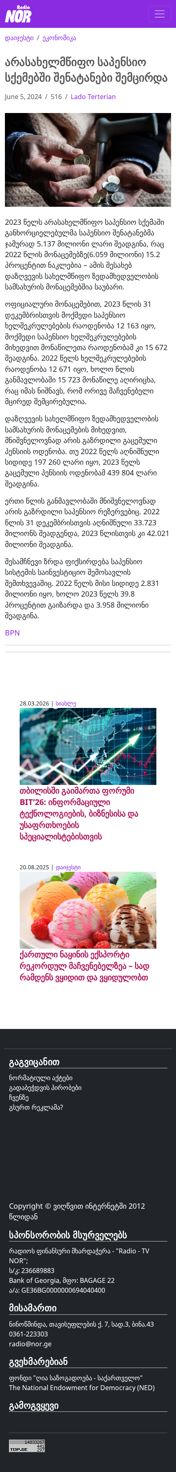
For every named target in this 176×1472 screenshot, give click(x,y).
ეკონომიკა (59, 37)
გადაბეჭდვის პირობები (45, 1087)
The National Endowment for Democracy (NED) (82, 1387)
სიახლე (66, 703)
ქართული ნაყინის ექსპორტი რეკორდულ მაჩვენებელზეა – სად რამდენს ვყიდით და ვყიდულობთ (84, 966)
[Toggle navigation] (159, 14)
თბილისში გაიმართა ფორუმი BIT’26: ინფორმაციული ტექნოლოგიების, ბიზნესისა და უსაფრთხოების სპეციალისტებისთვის (79, 813)
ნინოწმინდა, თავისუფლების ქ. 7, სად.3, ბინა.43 (81, 1324)
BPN (12, 633)
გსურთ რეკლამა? (36, 1107)
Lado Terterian (93, 96)
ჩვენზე (19, 1097)
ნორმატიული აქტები (40, 1077)
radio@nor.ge (30, 1343)
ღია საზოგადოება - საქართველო (88, 1377)
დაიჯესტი (19, 37)
